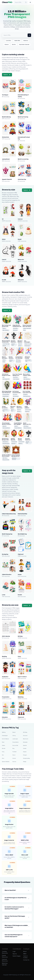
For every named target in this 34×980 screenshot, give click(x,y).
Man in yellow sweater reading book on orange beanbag (27, 376)
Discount (25, 735)
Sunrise (14, 761)
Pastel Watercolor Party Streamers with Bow (27, 425)
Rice (3, 758)
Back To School (22, 676)
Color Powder (16, 379)
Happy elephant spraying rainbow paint (28, 408)
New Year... (5, 458)
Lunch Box (8, 40)
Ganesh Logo (13, 344)
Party (19, 656)
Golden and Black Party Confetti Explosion (6, 456)
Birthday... (15, 328)
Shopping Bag (26, 758)
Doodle (4, 279)
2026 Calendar (6, 636)
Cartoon (20, 219)
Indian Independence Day (9, 513)
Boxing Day (5, 554)
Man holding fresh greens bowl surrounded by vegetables (6, 327)
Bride (4, 361)
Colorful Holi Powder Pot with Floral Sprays (6, 375)
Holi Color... (15, 377)
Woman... (19, 411)
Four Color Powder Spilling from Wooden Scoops (17, 375)
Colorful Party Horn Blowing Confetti (18, 358)
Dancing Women (6, 427)
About (25, 951)
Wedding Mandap (14, 458)
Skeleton (25, 40)
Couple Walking (18, 427)
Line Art (4, 259)
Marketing (20, 697)
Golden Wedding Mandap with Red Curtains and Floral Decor (15, 456)
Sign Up (15, 953)
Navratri (20, 343)
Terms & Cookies (25, 956)
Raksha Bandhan (22, 513)
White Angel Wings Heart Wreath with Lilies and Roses (6, 392)
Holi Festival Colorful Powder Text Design (16, 392)
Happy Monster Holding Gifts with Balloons (17, 326)
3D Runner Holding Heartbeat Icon (27, 358)
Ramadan (25, 742)
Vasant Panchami (27, 328)
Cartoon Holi (28, 409)
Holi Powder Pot (6, 379)
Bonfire (14, 44)
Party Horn (18, 361)
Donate (20, 594)
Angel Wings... (6, 396)
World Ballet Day (22, 534)
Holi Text (15, 394)
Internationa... (22, 441)
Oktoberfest (5, 137)
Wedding (4, 656)
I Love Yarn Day (6, 343)
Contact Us (26, 960)
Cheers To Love (28, 343)
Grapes (24, 751)
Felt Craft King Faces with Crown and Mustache (27, 392)
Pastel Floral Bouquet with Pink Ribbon (5, 440)
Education (5, 717)
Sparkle (25, 745)
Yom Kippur (5, 94)
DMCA (24, 953)
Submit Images (16, 956)
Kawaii (19, 239)
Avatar (20, 574)
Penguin (25, 755)
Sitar (24, 330)
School (14, 758)
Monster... (15, 330)
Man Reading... (27, 379)
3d (2, 219)
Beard (13, 732)
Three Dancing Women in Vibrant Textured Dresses (6, 424)
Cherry (14, 735)
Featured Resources (5, 960)
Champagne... (28, 345)
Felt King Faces (26, 396)
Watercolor (21, 259)
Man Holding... (6, 330)
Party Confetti (6, 459)
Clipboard (20, 554)
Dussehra (25, 394)
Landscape (15, 738)
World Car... (12, 410)
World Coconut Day (23, 159)
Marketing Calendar (4, 964)
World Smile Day (6, 117)
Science (7, 44)
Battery (4, 732)
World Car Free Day (23, 117)
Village (24, 761)
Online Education (6, 574)
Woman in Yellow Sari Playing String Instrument (20, 408)
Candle (24, 748)
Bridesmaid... (5, 441)
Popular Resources (5, 956)
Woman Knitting (4, 346)
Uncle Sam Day (22, 179)
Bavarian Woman (13, 444)
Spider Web (17, 40)
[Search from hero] (29, 35)
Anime (3, 239)
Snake (3, 745)
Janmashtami (6, 159)
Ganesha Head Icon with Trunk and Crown (28, 440)
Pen (3, 755)
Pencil (13, 755)
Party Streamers (27, 427)
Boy (13, 748)
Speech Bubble (5, 761)
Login (14, 951)
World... (4, 328)
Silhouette (21, 279)
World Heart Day (28, 360)
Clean (7, 2)
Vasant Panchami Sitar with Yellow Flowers (27, 326)
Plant (3, 742)
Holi (3, 377)
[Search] (26, 2)
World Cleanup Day (7, 534)
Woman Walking (20, 346)
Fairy (3, 751)
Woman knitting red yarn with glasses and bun (6, 342)
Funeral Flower (6, 394)
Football (14, 751)
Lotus (3, 594)
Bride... (4, 360)
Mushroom (25, 738)
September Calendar (24, 44)
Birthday (20, 636)
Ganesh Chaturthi (7, 179)
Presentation (5, 697)
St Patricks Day (5, 410)
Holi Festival (15, 396)
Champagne (5, 735)
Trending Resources (5, 952)
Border (3, 748)
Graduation (5, 676)
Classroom (21, 717)
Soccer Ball (15, 745)
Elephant (27, 411)
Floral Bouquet (6, 443)
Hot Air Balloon (5, 738)
